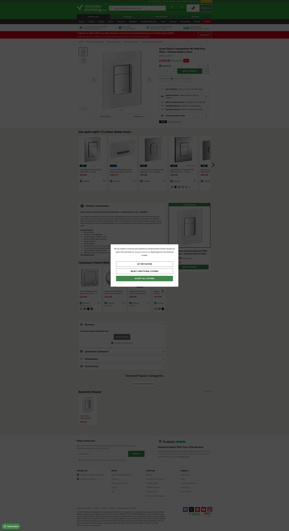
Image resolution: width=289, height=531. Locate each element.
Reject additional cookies (144, 271)
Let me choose (144, 264)
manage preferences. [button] (142, 252)
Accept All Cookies (144, 278)
